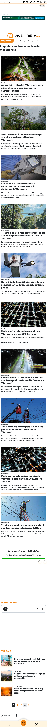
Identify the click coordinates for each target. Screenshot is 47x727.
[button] (45, 561)
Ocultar (42, 5)
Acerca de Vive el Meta (8, 715)
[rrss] (24, 2)
